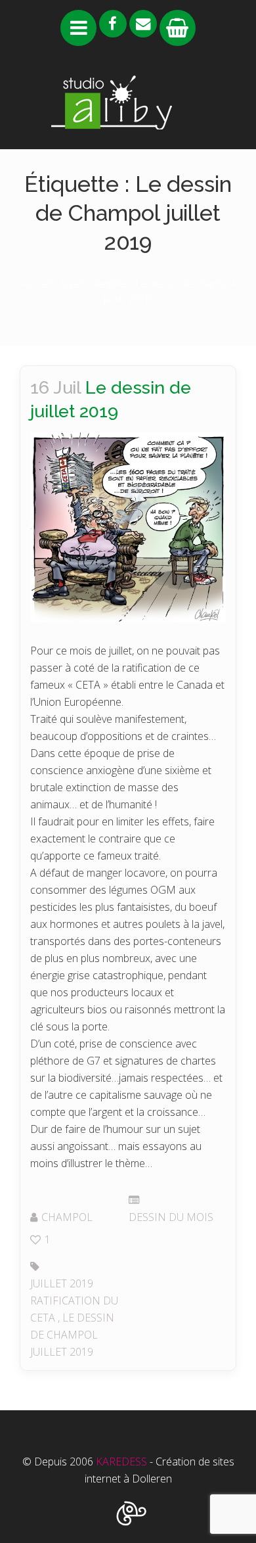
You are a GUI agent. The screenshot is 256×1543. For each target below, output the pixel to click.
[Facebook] (113, 23)
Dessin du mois (171, 1217)
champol (67, 1217)
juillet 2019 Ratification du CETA (74, 1300)
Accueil (37, 283)
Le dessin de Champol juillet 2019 (72, 1334)
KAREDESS (121, 1461)
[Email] (143, 23)
